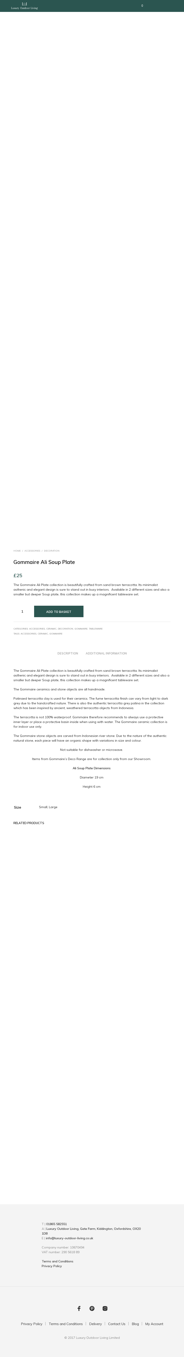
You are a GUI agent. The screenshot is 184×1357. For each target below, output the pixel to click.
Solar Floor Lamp (25, 1156)
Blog (135, 1324)
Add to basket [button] (148, 1169)
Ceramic (51, 628)
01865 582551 (56, 1224)
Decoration (51, 550)
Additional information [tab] (106, 653)
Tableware (96, 628)
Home (17, 550)
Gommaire (81, 628)
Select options (107, 1169)
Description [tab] (67, 653)
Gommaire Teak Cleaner (147, 1158)
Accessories (32, 550)
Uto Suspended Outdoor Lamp (65, 1158)
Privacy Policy (52, 1266)
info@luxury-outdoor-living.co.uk (69, 1238)
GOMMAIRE (55, 633)
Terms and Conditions (57, 1261)
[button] (139, 6)
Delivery (95, 1324)
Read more (23, 1165)
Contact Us (116, 1324)
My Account (154, 1324)
